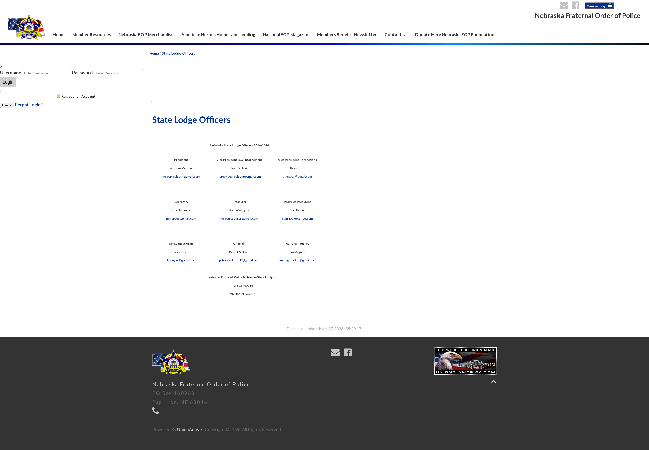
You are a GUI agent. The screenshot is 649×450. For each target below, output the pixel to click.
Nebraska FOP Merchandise (146, 34)
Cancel (7, 105)
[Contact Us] (565, 6)
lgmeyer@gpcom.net (181, 260)
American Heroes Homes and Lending (218, 34)
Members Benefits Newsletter (347, 34)
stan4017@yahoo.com (297, 218)
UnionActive (189, 429)
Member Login (597, 6)
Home (59, 34)
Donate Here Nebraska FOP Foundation (454, 34)
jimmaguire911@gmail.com (297, 260)
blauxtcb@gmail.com (297, 176)
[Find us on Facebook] (577, 6)
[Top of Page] (494, 382)
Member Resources (91, 34)
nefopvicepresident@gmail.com (239, 176)
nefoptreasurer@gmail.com (239, 218)
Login (8, 82)
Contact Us (396, 34)
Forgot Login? (29, 104)
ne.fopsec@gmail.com (181, 218)
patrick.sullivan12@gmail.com (239, 260)
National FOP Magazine (286, 34)
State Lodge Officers (178, 53)
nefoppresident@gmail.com (181, 176)
